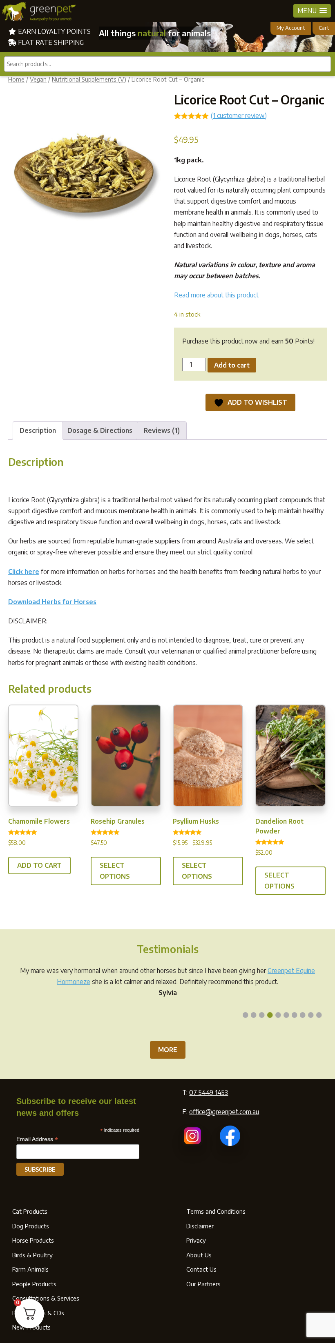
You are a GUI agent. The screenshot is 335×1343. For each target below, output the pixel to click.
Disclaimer (200, 1226)
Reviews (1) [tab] (162, 430)
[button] (312, 11)
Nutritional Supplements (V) (89, 79)
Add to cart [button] (39, 865)
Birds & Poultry (32, 1255)
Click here (23, 571)
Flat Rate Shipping (50, 42)
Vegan (38, 79)
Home (16, 79)
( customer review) (239, 115)
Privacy (196, 1240)
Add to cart (232, 365)
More (167, 1050)
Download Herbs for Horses (52, 602)
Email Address (37, 1139)
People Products (34, 1284)
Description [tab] (38, 430)
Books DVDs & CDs (38, 1312)
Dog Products (30, 1226)
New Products (31, 1327)
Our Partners (203, 1284)
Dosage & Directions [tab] (99, 430)
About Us (199, 1255)
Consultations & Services (45, 1298)
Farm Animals (30, 1269)
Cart (324, 27)
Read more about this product (216, 295)
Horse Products (33, 1240)
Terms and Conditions (216, 1211)
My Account (291, 27)
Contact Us (201, 1269)
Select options (115, 870)
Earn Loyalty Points (53, 31)
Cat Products (29, 1211)
